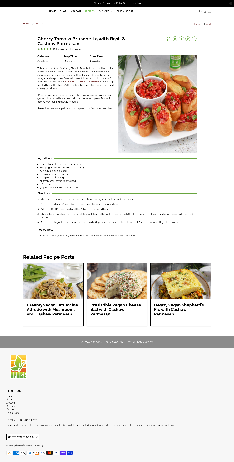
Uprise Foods (35, 11)
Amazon (75, 11)
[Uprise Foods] (18, 366)
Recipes (90, 11)
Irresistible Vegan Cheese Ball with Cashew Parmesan (115, 310)
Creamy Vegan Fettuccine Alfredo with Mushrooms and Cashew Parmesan (52, 310)
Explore (103, 11)
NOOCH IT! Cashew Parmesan (82, 81)
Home (52, 11)
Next (208, 24)
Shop (63, 11)
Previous (198, 24)
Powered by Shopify (34, 445)
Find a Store (125, 11)
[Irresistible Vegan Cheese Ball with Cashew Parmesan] (117, 281)
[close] (230, 3)
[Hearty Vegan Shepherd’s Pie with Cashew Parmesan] (181, 281)
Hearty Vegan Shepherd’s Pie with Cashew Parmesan (179, 310)
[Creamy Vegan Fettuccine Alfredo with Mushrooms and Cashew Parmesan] (53, 281)
